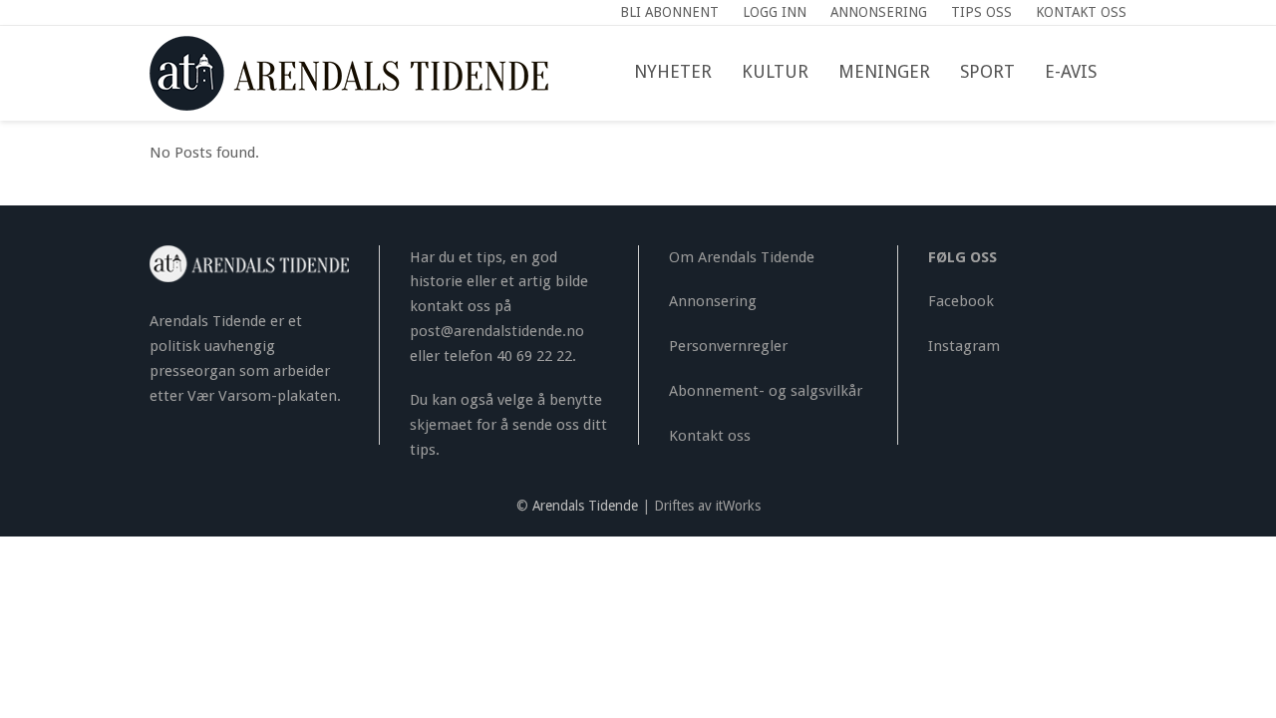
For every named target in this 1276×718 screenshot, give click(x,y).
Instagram (964, 346)
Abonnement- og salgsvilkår (765, 391)
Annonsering (713, 301)
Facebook (961, 301)
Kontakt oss (710, 436)
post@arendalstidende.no (497, 331)
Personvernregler (728, 346)
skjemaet (441, 425)
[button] (1126, 73)
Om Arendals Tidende (741, 257)
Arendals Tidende (585, 506)
